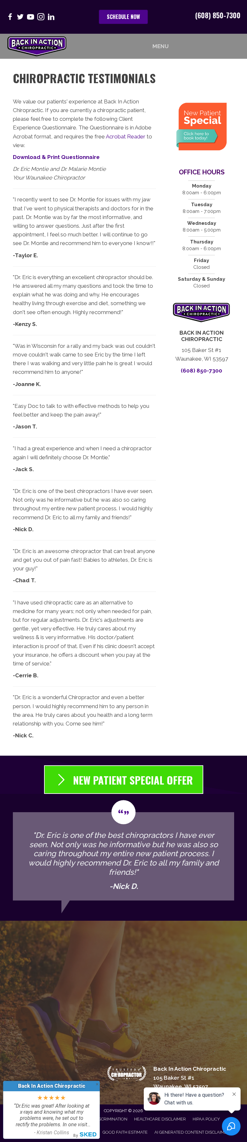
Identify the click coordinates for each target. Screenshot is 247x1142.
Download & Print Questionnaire (56, 157)
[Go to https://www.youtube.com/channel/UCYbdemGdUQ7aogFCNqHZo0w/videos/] (30, 17)
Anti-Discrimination (105, 1119)
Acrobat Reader (125, 136)
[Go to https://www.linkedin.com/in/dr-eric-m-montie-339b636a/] (51, 17)
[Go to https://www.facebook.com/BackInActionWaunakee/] (10, 17)
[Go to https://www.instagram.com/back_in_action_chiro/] (40, 17)
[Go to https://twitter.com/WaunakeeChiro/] (20, 17)
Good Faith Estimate (125, 1132)
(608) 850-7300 (218, 15)
